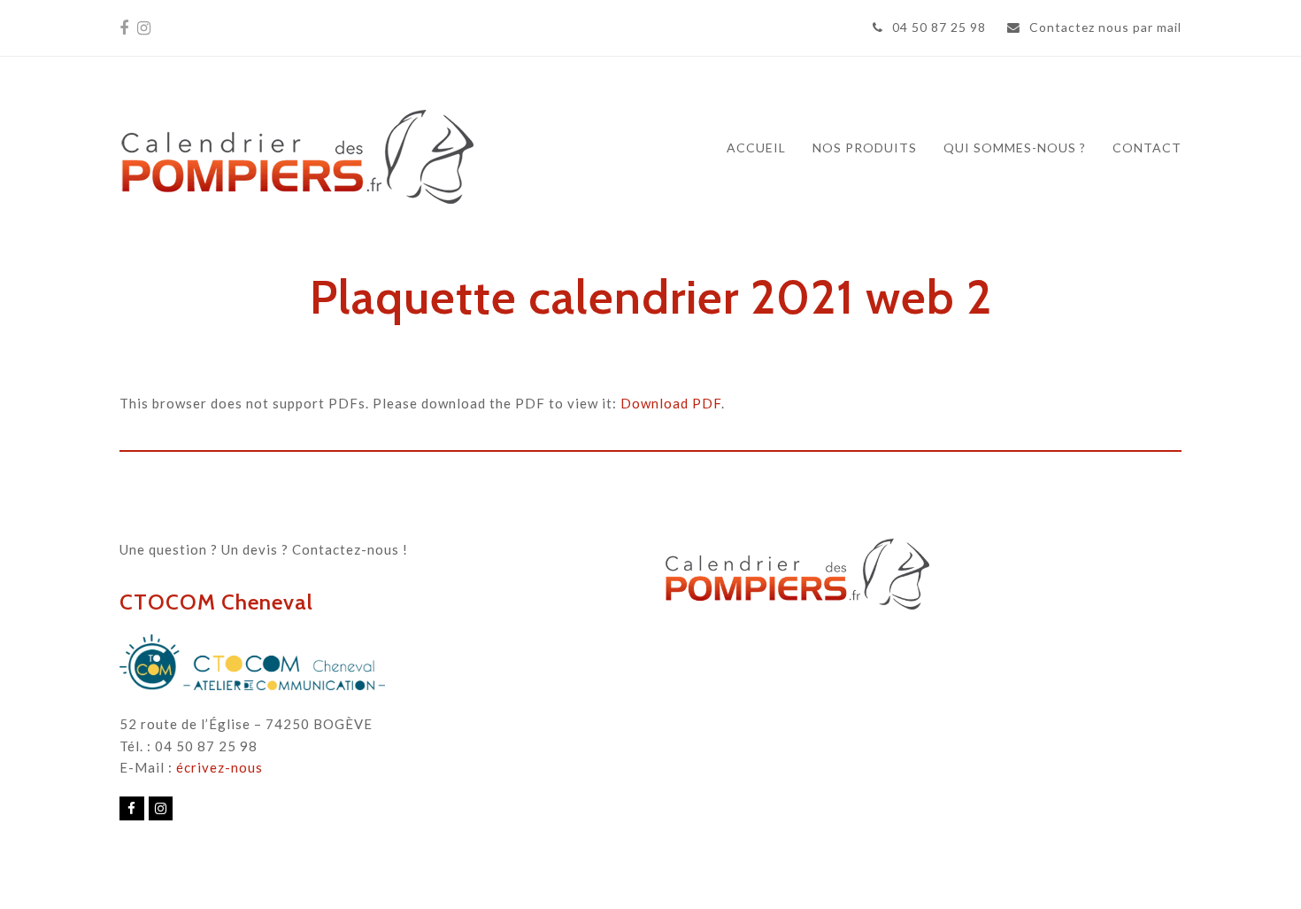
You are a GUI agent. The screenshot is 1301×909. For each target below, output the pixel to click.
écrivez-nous (219, 767)
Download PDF (670, 403)
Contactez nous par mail (1105, 27)
